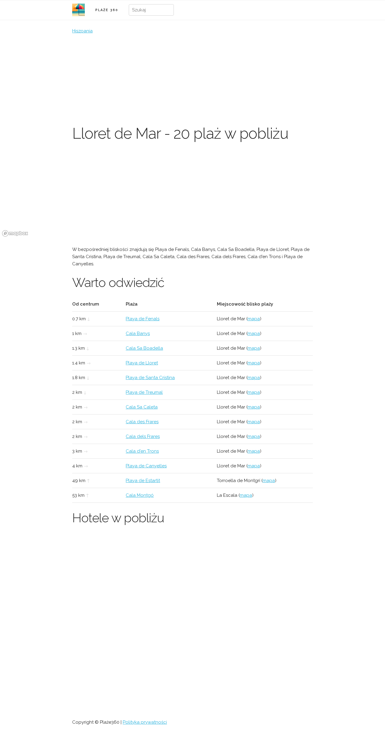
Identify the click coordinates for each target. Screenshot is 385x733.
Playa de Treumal (144, 392)
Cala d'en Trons (142, 451)
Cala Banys (138, 333)
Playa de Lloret (142, 363)
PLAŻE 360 (106, 10)
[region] (192, 194)
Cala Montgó (140, 495)
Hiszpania (82, 31)
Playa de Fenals (142, 318)
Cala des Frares (142, 421)
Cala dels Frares (143, 436)
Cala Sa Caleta (142, 407)
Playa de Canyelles (146, 466)
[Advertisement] (192, 80)
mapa (254, 318)
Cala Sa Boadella (144, 348)
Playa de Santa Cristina (150, 377)
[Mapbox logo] (15, 233)
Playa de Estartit (143, 480)
